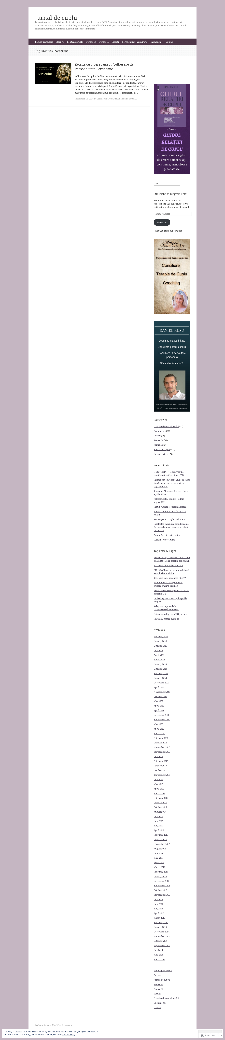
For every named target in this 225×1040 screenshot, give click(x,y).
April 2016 (159, 862)
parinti (157, 435)
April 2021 (159, 710)
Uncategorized (161, 454)
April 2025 (159, 654)
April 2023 (159, 687)
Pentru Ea (91, 41)
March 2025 (159, 659)
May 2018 (158, 784)
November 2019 (162, 747)
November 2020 (162, 719)
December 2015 (161, 880)
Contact (169, 41)
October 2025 (160, 645)
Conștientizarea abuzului (134, 41)
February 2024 (161, 673)
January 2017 (160, 839)
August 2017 (160, 811)
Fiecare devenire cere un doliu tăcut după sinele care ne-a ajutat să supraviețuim (172, 483)
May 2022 (158, 701)
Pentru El (104, 41)
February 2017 (161, 834)
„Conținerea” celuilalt (164, 539)
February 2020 (161, 737)
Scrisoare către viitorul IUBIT (168, 565)
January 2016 (160, 876)
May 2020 (158, 724)
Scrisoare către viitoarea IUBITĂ (170, 577)
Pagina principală (44, 41)
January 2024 (160, 678)
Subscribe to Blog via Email (171, 194)
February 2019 (161, 761)
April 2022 (159, 705)
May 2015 (158, 908)
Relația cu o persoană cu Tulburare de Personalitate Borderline (104, 66)
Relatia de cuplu (75, 41)
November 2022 (162, 691)
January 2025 (160, 664)
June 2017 (158, 820)
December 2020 (161, 714)
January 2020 (160, 742)
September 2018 (162, 774)
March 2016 (159, 867)
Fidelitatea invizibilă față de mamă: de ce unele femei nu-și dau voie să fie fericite (171, 527)
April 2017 (159, 830)
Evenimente (157, 41)
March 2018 (159, 793)
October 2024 (160, 668)
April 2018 (159, 788)
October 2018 (160, 770)
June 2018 (158, 779)
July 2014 (158, 950)
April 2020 (159, 728)
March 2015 (159, 917)
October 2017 (160, 807)
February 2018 (161, 797)
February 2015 (161, 922)
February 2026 (161, 636)
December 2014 (161, 931)
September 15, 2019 (84, 98)
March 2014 (159, 959)
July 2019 (158, 756)
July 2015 (158, 899)
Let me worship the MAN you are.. (171, 614)
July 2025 (158, 650)
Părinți (115, 41)
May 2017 (158, 825)
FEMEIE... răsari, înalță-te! (167, 618)
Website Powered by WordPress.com (53, 1025)
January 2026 (160, 641)
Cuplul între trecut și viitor (167, 535)
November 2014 (162, 936)
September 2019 (162, 751)
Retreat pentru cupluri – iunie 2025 (171, 519)
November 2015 (162, 885)
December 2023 (161, 682)
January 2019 (160, 765)
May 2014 (158, 954)
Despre (60, 41)
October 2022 (160, 696)
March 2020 (159, 733)
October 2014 (160, 940)
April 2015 (159, 913)
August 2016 (160, 848)
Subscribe (162, 222)
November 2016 (162, 844)
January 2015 (160, 927)
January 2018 (160, 802)
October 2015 (160, 890)
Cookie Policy (68, 1034)
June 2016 (158, 853)
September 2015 (162, 894)
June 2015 (158, 903)
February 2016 (161, 871)
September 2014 (162, 945)
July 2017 (158, 816)
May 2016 (158, 857)
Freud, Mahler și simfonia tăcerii (170, 506)
